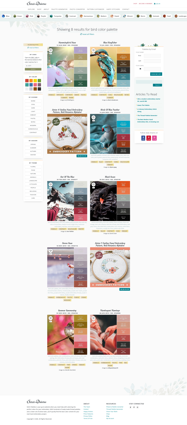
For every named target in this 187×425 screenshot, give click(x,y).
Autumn (33, 151)
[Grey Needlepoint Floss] (31, 89)
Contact (86, 409)
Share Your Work (111, 411)
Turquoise (57, 16)
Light (33, 112)
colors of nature (75, 356)
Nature (33, 174)
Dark (33, 108)
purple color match (76, 291)
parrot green (98, 157)
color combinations (64, 356)
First (139, 55)
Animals (156, 16)
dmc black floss (102, 226)
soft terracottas (116, 360)
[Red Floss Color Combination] (27, 80)
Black (103, 231)
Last (139, 61)
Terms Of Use (88, 418)
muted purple (67, 291)
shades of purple (69, 295)
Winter (33, 155)
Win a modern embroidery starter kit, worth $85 (148, 100)
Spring (33, 144)
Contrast (72, 16)
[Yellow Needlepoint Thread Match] (35, 80)
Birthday (60, 95)
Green (19, 16)
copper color (119, 155)
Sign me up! (156, 74)
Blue (7, 16)
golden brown (107, 90)
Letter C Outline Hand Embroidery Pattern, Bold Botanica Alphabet (110, 244)
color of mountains (55, 224)
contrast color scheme (108, 155)
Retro (33, 122)
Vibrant (130, 16)
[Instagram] (137, 407)
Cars (32, 198)
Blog (107, 416)
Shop (135, 3)
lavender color (59, 90)
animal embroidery (53, 222)
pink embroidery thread (72, 360)
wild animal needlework (114, 92)
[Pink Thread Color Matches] (35, 84)
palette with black (119, 228)
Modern (103, 16)
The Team (87, 407)
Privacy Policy (88, 416)
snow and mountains (74, 226)
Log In (157, 4)
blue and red (82, 222)
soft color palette (65, 92)
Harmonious (88, 16)
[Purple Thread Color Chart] (39, 84)
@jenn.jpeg (113, 167)
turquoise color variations (110, 159)
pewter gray (102, 92)
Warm (143, 16)
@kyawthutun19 (113, 368)
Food (169, 16)
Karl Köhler (70, 231)
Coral (116, 162)
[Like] (51, 50)
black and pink (117, 356)
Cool (33, 105)
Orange (125, 231)
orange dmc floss (108, 228)
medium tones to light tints (70, 224)
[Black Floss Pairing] (39, 89)
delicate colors (112, 358)
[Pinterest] (134, 407)
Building (33, 191)
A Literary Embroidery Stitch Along (147, 110)
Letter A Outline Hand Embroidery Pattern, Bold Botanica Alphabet (67, 110)
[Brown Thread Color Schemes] (35, 89)
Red (126, 363)
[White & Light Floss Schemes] (27, 89)
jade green (52, 90)
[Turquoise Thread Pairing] (27, 84)
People (32, 188)
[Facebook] (130, 407)
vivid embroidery (70, 362)
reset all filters (88, 34)
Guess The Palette (143, 105)
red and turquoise (124, 157)
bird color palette (53, 88)
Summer (33, 148)
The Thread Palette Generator (147, 115)
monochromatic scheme (55, 291)
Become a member (145, 3)
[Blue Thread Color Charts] (31, 84)
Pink (31, 16)
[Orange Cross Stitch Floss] (31, 80)
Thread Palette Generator (114, 409)
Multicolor (118, 95)
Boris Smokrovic (113, 100)
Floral (33, 167)
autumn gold (94, 88)
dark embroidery (122, 224)
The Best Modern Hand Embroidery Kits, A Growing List (148, 121)
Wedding (67, 300)
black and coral (107, 356)
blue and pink (74, 222)
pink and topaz (73, 358)
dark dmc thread (111, 224)
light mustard (68, 90)
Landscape (33, 181)
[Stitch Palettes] (59, 4)
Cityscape (33, 184)
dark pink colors (103, 358)
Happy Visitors (88, 411)
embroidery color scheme (114, 226)
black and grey (118, 222)
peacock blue (124, 90)
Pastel (117, 16)
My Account (110, 418)
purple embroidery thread (73, 293)
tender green (74, 92)
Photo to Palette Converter (114, 407)
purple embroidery (59, 293)
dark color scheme (100, 224)
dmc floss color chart (80, 88)
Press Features (88, 414)
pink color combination (104, 360)
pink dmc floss (60, 360)
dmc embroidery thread (66, 88)
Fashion (33, 195)
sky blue (64, 226)
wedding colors (125, 360)
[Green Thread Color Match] (39, 80)
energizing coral (122, 358)
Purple (43, 16)
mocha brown (116, 90)
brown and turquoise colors (118, 88)
